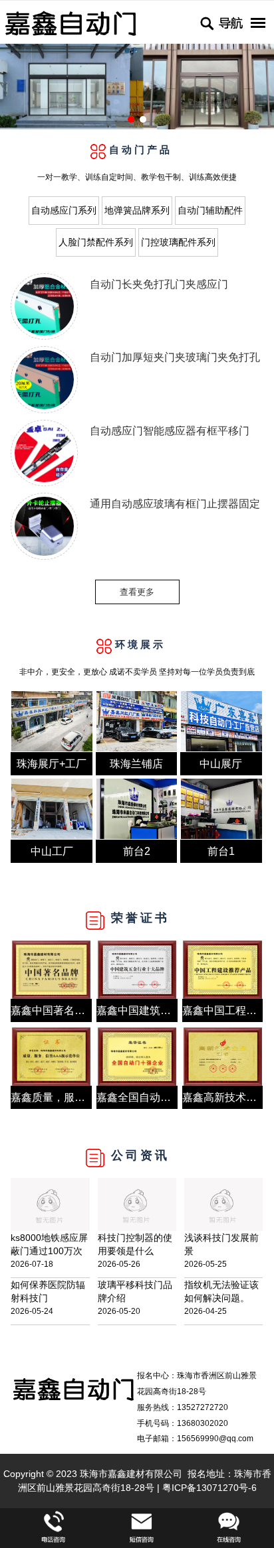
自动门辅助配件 (210, 210)
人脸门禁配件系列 (96, 242)
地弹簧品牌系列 (137, 210)
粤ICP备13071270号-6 (209, 1487)
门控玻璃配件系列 (178, 242)
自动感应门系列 (63, 210)
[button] (131, 119)
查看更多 (137, 592)
